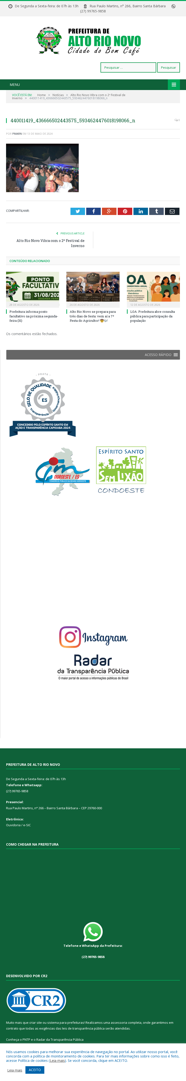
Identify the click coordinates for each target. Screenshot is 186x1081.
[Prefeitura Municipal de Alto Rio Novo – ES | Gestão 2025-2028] (93, 40)
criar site (35, 1022)
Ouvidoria (13, 825)
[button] (158, 355)
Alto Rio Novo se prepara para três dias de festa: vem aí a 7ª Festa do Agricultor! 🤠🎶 (93, 315)
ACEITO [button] (35, 1069)
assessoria (119, 1022)
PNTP (26, 1039)
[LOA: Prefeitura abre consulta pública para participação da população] (153, 289)
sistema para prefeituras (65, 1022)
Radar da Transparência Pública (60, 1039)
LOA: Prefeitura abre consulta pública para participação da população (152, 315)
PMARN (17, 133)
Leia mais (57, 1060)
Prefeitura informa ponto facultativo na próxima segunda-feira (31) (33, 315)
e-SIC (27, 825)
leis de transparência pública (83, 1028)
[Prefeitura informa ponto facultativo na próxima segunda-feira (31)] (32, 289)
